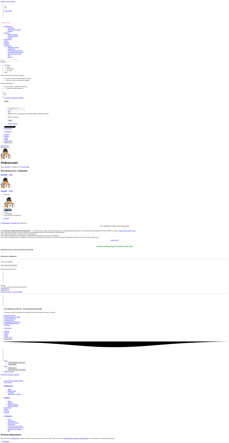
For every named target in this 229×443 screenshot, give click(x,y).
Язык (6, 361)
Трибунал (7, 325)
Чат (9, 55)
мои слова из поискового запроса (18, 80)
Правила (7, 33)
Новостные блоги (13, 47)
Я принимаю (5, 441)
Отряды (6, 44)
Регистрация (8, 128)
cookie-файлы (15, 438)
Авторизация (5, 145)
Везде (8, 65)
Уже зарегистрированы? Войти (14, 98)
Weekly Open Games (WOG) (127, 231)
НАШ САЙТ (114, 240)
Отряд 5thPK (25, 167)
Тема (5, 366)
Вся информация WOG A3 (12, 322)
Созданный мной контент (16, 52)
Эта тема (9, 70)
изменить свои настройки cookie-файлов (76, 438)
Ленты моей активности (15, 50)
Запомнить (11, 113)
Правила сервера (13, 34)
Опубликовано (10, 223)
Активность (8, 46)
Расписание (7, 39)
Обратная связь (9, 371)
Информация (8, 26)
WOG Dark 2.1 (12, 368)
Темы (8, 67)
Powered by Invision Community (10, 374)
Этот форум (10, 69)
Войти (10, 120)
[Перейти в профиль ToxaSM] (6, 158)
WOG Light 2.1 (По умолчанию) (17, 370)
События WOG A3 (10, 318)
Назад (9, 389)
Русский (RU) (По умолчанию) (17, 362)
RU (5, 6)
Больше (10, 31)
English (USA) (12, 364)
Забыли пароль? (13, 123)
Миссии (6, 42)
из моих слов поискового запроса (19, 78)
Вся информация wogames (12, 317)
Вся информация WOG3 (11, 323)
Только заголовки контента (15, 88)
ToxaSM (7, 167)
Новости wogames (9, 315)
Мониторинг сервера (14, 29)
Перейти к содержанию (8, 1)
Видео (6, 41)
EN (5, 8)
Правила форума (13, 36)
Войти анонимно (13, 117)
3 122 (11, 175)
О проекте (11, 28)
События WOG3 (9, 320)
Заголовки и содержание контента (17, 86)
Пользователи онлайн (14, 54)
